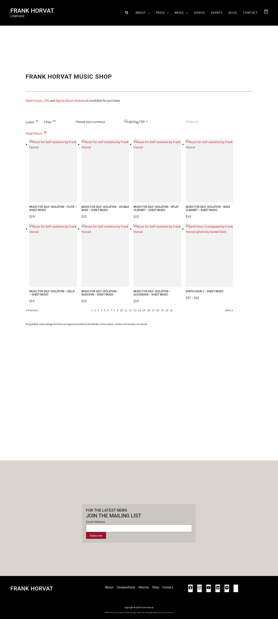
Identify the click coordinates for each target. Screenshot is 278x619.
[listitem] (36, 133)
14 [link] (139, 310)
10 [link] (121, 310)
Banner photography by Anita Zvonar (155, 612)
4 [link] (101, 310)
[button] (127, 12)
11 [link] (126, 310)
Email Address (95, 522)
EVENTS (216, 13)
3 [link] (98, 310)
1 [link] (91, 310)
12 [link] (130, 310)
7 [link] (111, 310)
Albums (143, 587)
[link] (32, 310)
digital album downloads (72, 101)
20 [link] (166, 310)
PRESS (160, 13)
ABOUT (140, 13)
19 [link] (162, 310)
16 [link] (148, 310)
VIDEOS (199, 13)
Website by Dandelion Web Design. (121, 612)
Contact (167, 587)
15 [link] (144, 310)
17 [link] (153, 310)
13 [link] (135, 310)
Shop (155, 587)
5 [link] (104, 310)
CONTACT (250, 13)
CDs (46, 101)
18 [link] (157, 310)
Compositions (126, 587)
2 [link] (95, 310)
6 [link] (108, 310)
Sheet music (34, 101)
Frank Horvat (32, 10)
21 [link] (171, 310)
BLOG (232, 13)
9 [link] (117, 310)
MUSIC (179, 13)
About (109, 587)
